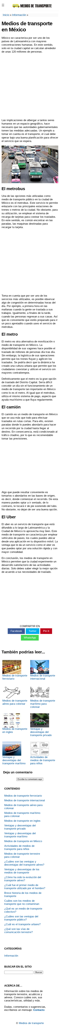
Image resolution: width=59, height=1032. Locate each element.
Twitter (33, 631)
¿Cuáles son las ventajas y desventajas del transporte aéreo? (24, 863)
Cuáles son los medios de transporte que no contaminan (21, 902)
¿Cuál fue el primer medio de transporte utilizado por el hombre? (24, 887)
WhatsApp (30, 637)
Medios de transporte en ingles (14, 730)
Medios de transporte (31, 1023)
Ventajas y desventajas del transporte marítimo (13, 760)
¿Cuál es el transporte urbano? (22, 924)
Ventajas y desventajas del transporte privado (41, 732)
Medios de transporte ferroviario (14, 677)
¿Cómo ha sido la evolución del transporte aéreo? (22, 879)
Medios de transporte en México (23, 841)
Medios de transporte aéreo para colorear (14, 702)
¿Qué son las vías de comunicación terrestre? (18, 931)
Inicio (6, 14)
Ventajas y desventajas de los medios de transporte (21, 871)
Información (19, 14)
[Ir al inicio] (32, 8)
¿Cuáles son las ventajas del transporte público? (21, 918)
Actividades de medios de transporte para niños (42, 760)
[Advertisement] (29, 86)
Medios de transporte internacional (42, 677)
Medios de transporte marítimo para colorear (42, 703)
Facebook (16, 631)
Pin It (46, 631)
